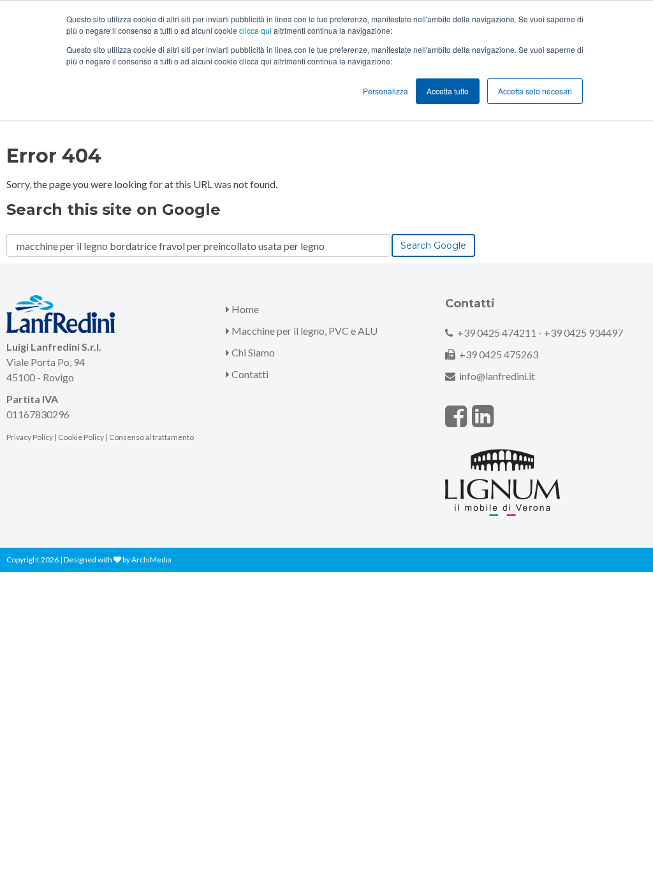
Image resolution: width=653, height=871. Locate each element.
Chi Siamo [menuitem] (252, 352)
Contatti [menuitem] (249, 374)
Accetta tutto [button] (448, 90)
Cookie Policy (81, 437)
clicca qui (255, 30)
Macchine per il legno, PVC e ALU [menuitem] (304, 331)
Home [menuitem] (244, 309)
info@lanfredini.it (497, 376)
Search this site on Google (113, 209)
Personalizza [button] (385, 90)
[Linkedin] (483, 415)
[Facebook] (456, 415)
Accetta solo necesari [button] (535, 90)
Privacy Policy (29, 437)
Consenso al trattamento (151, 437)
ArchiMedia (151, 559)
